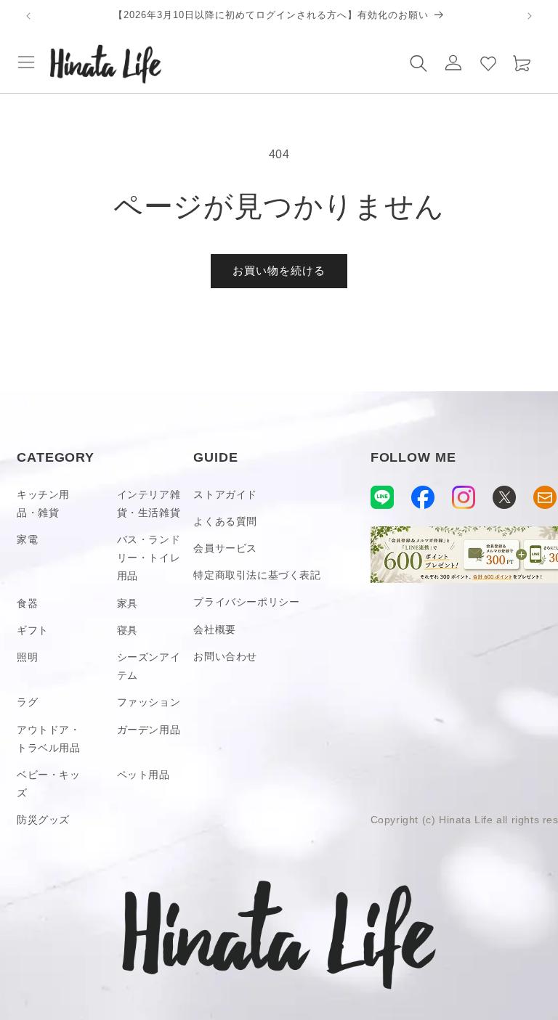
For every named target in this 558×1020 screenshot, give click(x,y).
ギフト (33, 630)
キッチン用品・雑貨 (43, 503)
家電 (27, 539)
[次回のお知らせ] (530, 16)
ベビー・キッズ (49, 784)
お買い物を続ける (279, 270)
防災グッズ (43, 819)
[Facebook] (422, 497)
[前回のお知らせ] (28, 16)
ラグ (27, 702)
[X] (504, 497)
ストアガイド (225, 494)
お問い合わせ (225, 656)
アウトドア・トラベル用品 (49, 739)
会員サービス (225, 548)
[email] (545, 497)
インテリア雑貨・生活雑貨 (149, 503)
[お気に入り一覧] (488, 62)
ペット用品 (143, 774)
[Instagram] (463, 497)
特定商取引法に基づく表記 (256, 575)
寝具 (127, 630)
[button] (26, 62)
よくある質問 (225, 521)
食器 (27, 603)
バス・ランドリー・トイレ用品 (149, 558)
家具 (127, 603)
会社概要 (214, 629)
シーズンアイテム (149, 666)
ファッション (149, 702)
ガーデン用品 (149, 729)
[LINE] (382, 497)
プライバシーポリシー (246, 602)
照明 (27, 657)
